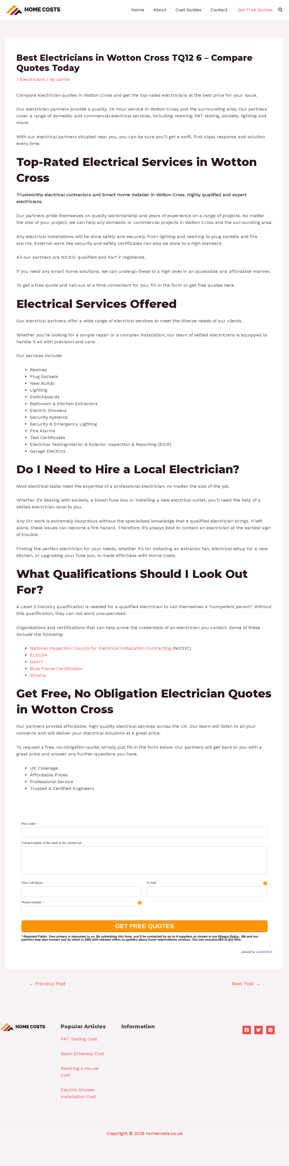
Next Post (246, 983)
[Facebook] (246, 1030)
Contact (219, 9)
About (160, 9)
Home (137, 9)
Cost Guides (189, 9)
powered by (257, 952)
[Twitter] (258, 1030)
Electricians (32, 79)
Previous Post (47, 983)
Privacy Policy (228, 936)
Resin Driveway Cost (82, 1053)
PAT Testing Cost (79, 1039)
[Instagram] (270, 1030)
